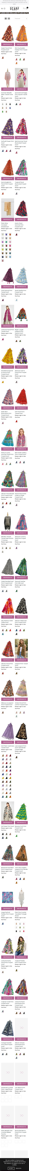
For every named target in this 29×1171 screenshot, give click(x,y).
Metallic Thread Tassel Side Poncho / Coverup (7, 538)
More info (18, 1168)
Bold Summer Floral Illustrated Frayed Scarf (21, 143)
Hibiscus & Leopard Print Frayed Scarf (7, 704)
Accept (11, 1168)
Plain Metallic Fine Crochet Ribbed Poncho (6, 1132)
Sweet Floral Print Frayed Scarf (6, 49)
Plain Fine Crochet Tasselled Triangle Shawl (20, 914)
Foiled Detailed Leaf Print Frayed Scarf (7, 582)
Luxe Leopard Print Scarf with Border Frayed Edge (20, 747)
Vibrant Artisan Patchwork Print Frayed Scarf (20, 1044)
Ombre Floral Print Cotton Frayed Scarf (21, 704)
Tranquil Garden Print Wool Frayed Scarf (6, 1044)
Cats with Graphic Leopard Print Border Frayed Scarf (21, 869)
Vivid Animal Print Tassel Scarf (6, 291)
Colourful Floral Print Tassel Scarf (7, 330)
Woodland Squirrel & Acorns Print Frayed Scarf (7, 372)
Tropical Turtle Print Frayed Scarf (7, 1002)
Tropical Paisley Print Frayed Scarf (20, 961)
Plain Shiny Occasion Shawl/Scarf (5, 225)
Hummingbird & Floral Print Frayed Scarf (7, 184)
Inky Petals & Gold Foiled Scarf (7, 621)
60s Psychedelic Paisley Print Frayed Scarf (21, 49)
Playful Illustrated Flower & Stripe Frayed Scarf (20, 495)
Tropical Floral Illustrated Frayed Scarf (20, 184)
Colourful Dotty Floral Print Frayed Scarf (7, 962)
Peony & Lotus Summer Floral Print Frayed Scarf (7, 454)
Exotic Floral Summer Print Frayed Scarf (19, 225)
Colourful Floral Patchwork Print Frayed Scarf (20, 1003)
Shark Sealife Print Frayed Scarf (20, 291)
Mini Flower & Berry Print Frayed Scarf (20, 453)
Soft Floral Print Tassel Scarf (19, 412)
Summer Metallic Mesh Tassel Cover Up (7, 94)
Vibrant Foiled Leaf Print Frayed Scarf (21, 621)
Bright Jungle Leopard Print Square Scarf (19, 331)
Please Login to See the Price (6, 53)
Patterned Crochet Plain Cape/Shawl (7, 1088)
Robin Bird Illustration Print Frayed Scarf (6, 413)
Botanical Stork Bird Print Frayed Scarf (7, 868)
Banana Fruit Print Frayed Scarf (20, 827)
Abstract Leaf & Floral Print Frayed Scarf (20, 372)
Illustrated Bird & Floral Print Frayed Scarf (20, 1132)
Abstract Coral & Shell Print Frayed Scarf (20, 538)
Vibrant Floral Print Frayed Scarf (7, 664)
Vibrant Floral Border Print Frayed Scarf (7, 494)
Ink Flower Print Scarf (7, 826)
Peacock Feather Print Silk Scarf (20, 582)
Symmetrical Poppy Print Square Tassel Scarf (21, 94)
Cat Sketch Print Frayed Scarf (20, 1088)
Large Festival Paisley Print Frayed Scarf (7, 914)
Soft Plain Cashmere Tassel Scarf (7, 747)
